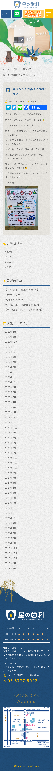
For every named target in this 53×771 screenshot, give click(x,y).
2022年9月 (10, 432)
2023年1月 (10, 412)
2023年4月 (10, 402)
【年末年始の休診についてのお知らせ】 (24, 310)
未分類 (8, 267)
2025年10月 (11, 352)
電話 (7, 13)
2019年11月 (11, 553)
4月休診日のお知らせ (15, 300)
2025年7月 (10, 362)
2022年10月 (11, 427)
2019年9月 (10, 563)
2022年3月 (10, 448)
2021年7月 (10, 478)
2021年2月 (10, 498)
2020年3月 (10, 533)
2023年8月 (10, 392)
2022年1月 (10, 453)
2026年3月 (10, 337)
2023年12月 (11, 372)
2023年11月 (11, 377)
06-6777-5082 (23, 681)
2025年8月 (10, 357)
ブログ (16, 69)
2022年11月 (11, 422)
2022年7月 (10, 443)
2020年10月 (11, 518)
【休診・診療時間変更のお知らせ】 (22, 290)
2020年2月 (10, 538)
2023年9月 (10, 387)
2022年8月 (10, 438)
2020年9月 (10, 523)
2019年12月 (11, 548)
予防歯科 (9, 252)
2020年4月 (10, 528)
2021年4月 (10, 488)
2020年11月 (11, 513)
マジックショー (12, 295)
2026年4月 (10, 332)
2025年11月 (11, 347)
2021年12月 (11, 458)
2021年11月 (11, 463)
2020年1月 (10, 543)
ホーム (6, 69)
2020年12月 (11, 508)
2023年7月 (10, 397)
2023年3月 (10, 407)
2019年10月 (11, 558)
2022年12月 (11, 417)
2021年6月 (10, 483)
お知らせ (27, 69)
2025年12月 (11, 342)
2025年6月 (10, 367)
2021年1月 (10, 503)
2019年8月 (10, 568)
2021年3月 (10, 493)
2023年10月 (11, 382)
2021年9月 (10, 473)
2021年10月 (11, 468)
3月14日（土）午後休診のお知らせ (22, 305)
